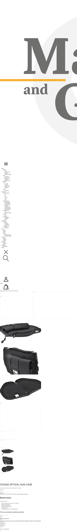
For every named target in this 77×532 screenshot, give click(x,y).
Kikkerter (4, 239)
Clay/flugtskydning (8, 212)
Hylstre (4, 231)
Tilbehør (4, 240)
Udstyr (4, 290)
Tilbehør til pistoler (8, 174)
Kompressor (7, 187)
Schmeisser (7, 176)
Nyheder (3, 518)
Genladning (5, 216)
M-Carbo (6, 223)
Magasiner (5, 181)
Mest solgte (7, 518)
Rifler (4, 175)
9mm (6, 199)
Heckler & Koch (7, 177)
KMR (5, 170)
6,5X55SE (6, 205)
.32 (5, 195)
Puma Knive (7, 190)
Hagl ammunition (6, 210)
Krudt (6, 219)
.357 (5, 198)
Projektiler (6, 218)
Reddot (4, 238)
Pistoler (4, 169)
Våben (3, 168)
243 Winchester (7, 203)
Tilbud (1, 518)
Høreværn (5, 242)
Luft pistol (6, 184)
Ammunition (4, 191)
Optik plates (5, 226)
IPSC (7, 290)
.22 (5, 194)
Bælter (4, 230)
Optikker (3, 237)
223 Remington (7, 202)
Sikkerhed (3, 241)
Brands (3, 247)
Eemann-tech (7, 225)
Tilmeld (1, 516)
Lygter (4, 233)
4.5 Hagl (4, 213)
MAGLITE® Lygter (8, 234)
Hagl (5, 188)
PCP (4, 182)
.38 (5, 196)
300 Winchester (7, 209)
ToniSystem (7, 224)
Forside (1, 290)
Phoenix (6, 173)
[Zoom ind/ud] (0, 530)
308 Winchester (7, 206)
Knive (4, 189)
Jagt (5, 211)
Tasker (4, 232)
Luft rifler (6, 183)
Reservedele (4, 220)
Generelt (21, 494)
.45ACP (6, 197)
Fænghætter (7, 217)
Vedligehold (4, 245)
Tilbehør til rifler (7, 180)
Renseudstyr (5, 246)
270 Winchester (7, 204)
